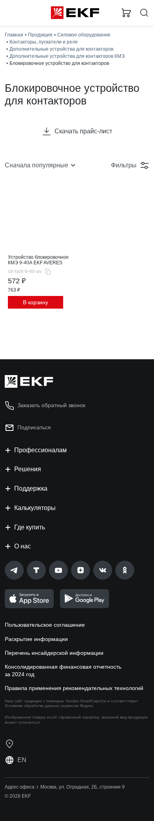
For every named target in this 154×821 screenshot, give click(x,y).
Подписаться (34, 427)
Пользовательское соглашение (45, 625)
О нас (22, 546)
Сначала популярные (36, 165)
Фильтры (124, 165)
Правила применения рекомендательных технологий (74, 688)
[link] (14, 570)
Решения (27, 469)
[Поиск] (144, 13)
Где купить (29, 527)
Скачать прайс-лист (83, 131)
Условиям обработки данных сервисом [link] (42, 705)
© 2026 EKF (18, 796)
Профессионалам (40, 450)
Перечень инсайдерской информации (54, 653)
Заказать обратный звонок (51, 405)
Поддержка (30, 488)
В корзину (35, 302)
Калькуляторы (35, 507)
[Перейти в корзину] (126, 12)
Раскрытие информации (36, 639)
